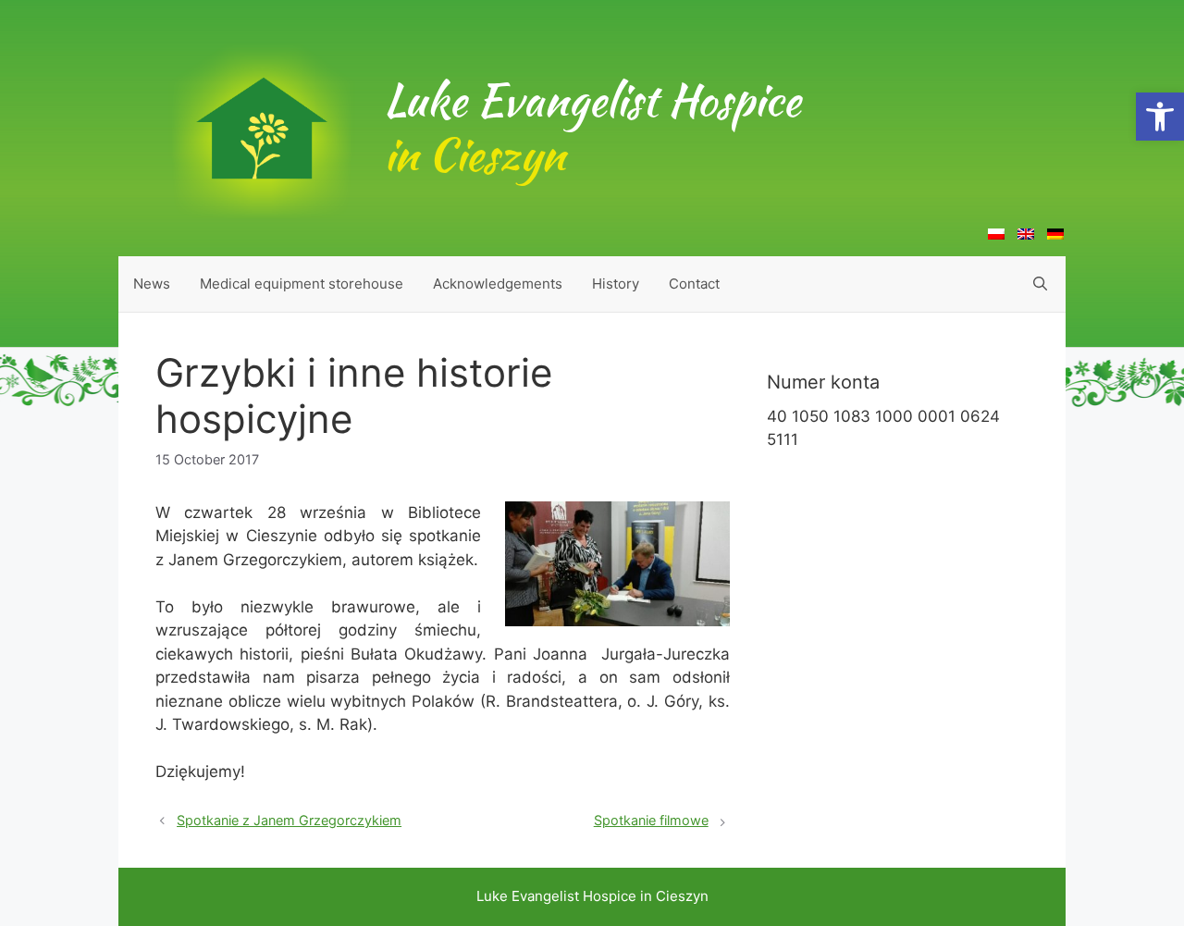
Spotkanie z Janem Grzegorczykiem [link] (289, 820)
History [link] (615, 283)
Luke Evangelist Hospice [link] (592, 128)
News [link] (151, 283)
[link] (1160, 117)
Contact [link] (694, 283)
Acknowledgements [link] (497, 283)
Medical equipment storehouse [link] (301, 283)
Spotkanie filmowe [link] (651, 820)
